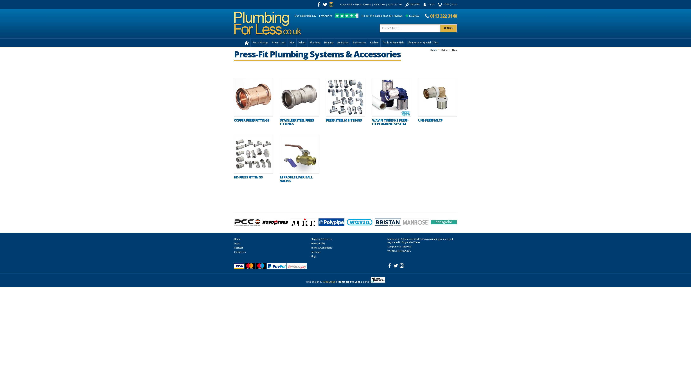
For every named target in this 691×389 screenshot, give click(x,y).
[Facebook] (319, 4)
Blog (313, 256)
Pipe (292, 42)
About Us (379, 4)
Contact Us (395, 4)
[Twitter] (325, 4)
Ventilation (343, 42)
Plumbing (315, 42)
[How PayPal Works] (277, 266)
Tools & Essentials (393, 42)
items (450, 4)
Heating (328, 42)
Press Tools (279, 42)
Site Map (315, 252)
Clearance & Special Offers (355, 4)
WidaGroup (329, 281)
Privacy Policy (318, 243)
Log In (237, 243)
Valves (302, 42)
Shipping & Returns (321, 239)
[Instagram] (331, 4)
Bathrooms (359, 42)
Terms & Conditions (321, 247)
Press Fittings (260, 42)
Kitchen (374, 42)
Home (433, 49)
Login (431, 4)
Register (415, 4)
